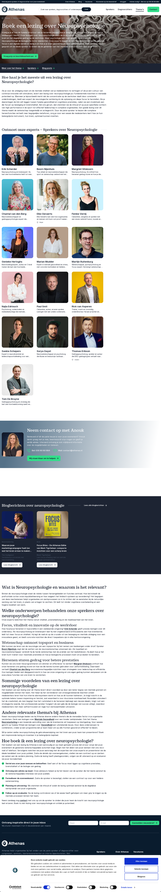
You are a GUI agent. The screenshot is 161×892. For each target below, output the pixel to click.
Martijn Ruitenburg (82, 261)
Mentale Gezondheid (44, 719)
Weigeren (141, 877)
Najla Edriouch (10, 306)
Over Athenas (122, 852)
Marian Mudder (45, 261)
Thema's (140, 9)
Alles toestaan (141, 861)
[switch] (69, 887)
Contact (153, 9)
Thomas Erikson (81, 351)
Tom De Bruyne (10, 399)
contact (23, 800)
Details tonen (126, 887)
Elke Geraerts (44, 213)
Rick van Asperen (82, 306)
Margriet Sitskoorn (82, 169)
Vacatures (138, 852)
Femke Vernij (79, 213)
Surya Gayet (44, 351)
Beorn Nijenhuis (45, 169)
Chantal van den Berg (14, 213)
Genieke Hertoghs (12, 261)
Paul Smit (42, 306)
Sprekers (110, 9)
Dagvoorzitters (125, 9)
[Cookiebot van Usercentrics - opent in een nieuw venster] (15, 887)
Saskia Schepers (11, 351)
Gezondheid (46, 725)
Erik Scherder (9, 169)
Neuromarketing (9, 722)
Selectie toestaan (141, 869)
